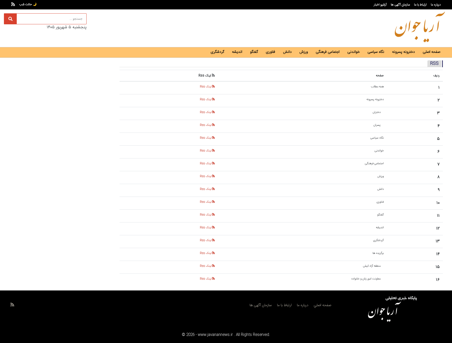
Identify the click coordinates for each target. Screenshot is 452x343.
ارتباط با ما (420, 4)
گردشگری (217, 52)
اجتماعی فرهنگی (328, 52)
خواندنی (353, 52)
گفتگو (254, 52)
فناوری (270, 52)
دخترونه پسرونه (403, 52)
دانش (287, 52)
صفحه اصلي (322, 305)
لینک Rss (206, 86)
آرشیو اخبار (380, 4)
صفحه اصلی (431, 52)
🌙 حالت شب (28, 4)
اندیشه (237, 52)
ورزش (304, 52)
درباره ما (436, 4)
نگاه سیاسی (376, 52)
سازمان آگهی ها (400, 4)
